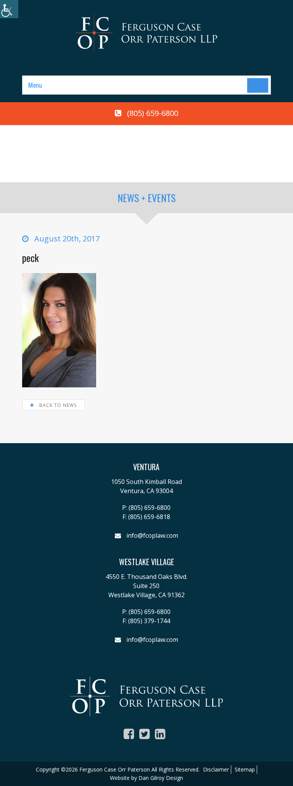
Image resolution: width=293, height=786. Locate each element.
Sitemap (245, 769)
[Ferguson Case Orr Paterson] (146, 32)
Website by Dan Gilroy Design (146, 777)
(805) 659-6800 (152, 113)
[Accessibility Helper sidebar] (9, 9)
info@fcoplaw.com (152, 535)
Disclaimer (216, 769)
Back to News (57, 405)
